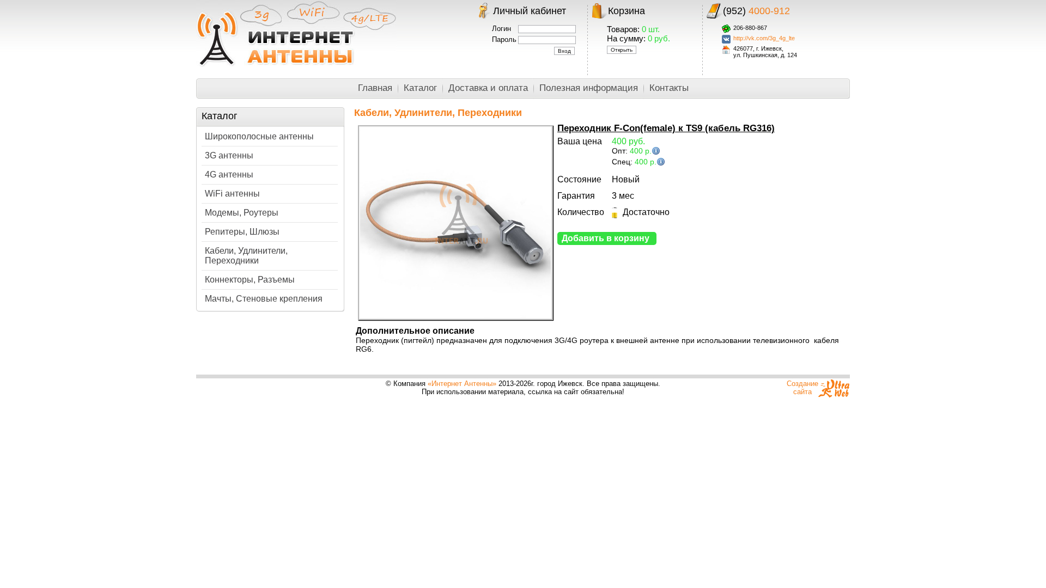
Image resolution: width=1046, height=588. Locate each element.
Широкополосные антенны (259, 136)
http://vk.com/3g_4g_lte (764, 38)
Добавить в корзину (605, 238)
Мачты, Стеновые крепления (264, 298)
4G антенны (229, 174)
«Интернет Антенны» (462, 383)
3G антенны (229, 155)
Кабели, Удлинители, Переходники (246, 255)
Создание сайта (802, 387)
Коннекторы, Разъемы (250, 279)
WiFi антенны (232, 193)
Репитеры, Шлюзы (242, 231)
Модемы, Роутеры (241, 212)
